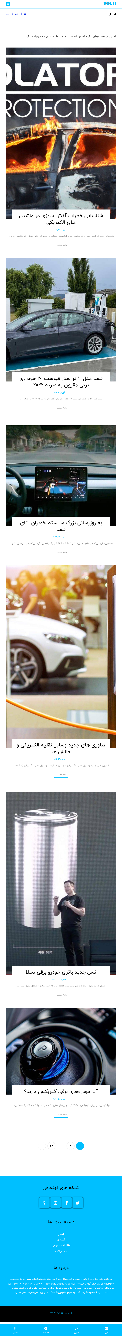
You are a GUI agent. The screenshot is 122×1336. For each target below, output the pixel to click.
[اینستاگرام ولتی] (55, 1202)
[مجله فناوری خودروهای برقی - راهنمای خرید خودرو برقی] (109, 3)
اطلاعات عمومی (61, 1245)
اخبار (61, 1234)
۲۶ (51, 1146)
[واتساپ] (44, 1202)
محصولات (61, 1251)
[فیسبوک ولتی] (66, 1202)
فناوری (61, 1240)
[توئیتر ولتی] (77, 1202)
